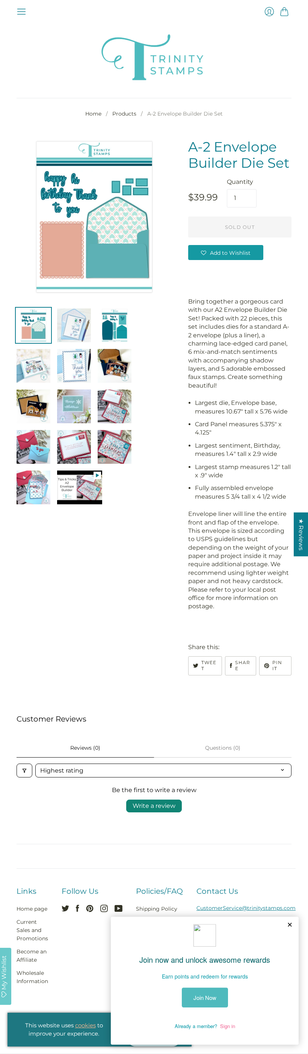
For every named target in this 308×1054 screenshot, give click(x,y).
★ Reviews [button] (301, 534)
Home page (32, 908)
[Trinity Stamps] (154, 57)
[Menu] (21, 12)
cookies (85, 1025)
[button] (225, 252)
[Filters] (24, 770)
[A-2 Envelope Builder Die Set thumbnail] (33, 325)
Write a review (154, 805)
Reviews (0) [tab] (85, 747)
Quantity (240, 181)
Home (93, 113)
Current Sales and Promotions (32, 930)
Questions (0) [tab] (222, 747)
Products (124, 113)
